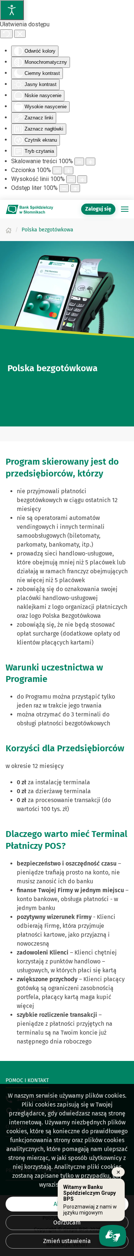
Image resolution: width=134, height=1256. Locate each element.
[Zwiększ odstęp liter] (75, 188)
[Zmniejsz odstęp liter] (64, 188)
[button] (124, 209)
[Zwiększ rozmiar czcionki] (68, 170)
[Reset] (6, 33)
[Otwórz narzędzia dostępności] (12, 10)
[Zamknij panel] (20, 34)
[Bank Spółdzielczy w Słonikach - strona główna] (30, 209)
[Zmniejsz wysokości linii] (71, 179)
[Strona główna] (9, 230)
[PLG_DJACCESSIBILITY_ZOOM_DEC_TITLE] (79, 161)
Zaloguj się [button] (98, 209)
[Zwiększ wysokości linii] (82, 179)
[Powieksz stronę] (90, 161)
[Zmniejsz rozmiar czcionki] (57, 170)
